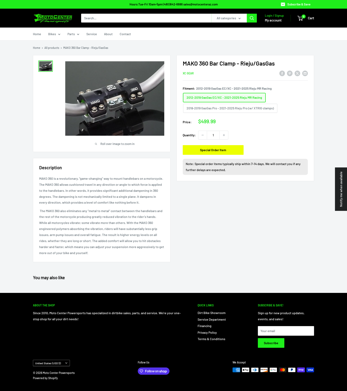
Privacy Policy (207, 332)
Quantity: (189, 135)
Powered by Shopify (45, 378)
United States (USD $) (48, 363)
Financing (204, 326)
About (108, 34)
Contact (125, 34)
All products (51, 47)
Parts (71, 34)
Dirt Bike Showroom (212, 313)
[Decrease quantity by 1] (202, 135)
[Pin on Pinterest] (290, 73)
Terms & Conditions (211, 339)
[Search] (252, 18)
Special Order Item (213, 150)
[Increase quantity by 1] (224, 135)
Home (37, 34)
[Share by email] (305, 73)
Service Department (212, 319)
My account (273, 20)
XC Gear (188, 73)
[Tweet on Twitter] (297, 73)
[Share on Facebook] (282, 73)
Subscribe (271, 343)
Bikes (52, 34)
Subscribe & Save (298, 4)
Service (91, 34)
